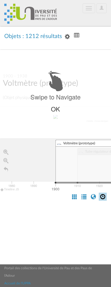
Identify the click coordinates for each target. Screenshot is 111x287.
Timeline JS (11, 189)
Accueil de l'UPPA (17, 283)
